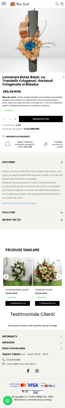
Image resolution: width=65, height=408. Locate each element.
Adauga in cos (41, 118)
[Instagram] (37, 371)
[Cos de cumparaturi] (61, 4)
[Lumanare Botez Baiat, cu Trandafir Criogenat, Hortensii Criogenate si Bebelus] (32, 40)
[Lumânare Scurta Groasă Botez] (47, 271)
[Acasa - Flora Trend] (20, 4)
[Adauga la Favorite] (28, 260)
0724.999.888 (13, 359)
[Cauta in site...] (57, 4)
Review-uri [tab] (11, 219)
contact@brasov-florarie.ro (21, 363)
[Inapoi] (62, 77)
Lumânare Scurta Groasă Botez (43, 289)
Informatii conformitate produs (19, 203)
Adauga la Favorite (18, 136)
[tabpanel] (32, 40)
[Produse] (4, 4)
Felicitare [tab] (8, 212)
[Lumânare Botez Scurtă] (17, 271)
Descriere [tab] (8, 162)
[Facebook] (28, 371)
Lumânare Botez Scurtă (17, 289)
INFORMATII (9, 336)
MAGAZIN (8, 342)
